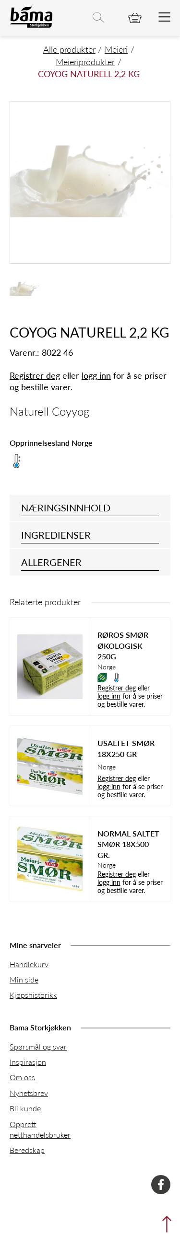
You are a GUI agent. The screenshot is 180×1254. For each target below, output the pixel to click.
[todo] (164, 17)
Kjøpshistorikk (33, 994)
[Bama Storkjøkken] (31, 25)
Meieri (116, 49)
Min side (24, 979)
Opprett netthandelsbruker (40, 1129)
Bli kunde (25, 1108)
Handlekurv (29, 964)
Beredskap (27, 1149)
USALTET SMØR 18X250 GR (126, 748)
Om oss (22, 1077)
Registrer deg (35, 375)
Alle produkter (69, 49)
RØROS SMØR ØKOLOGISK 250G (122, 646)
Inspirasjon (28, 1061)
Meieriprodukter (85, 62)
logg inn (96, 375)
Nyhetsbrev (29, 1092)
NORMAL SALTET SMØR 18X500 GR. (128, 844)
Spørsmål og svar (38, 1046)
